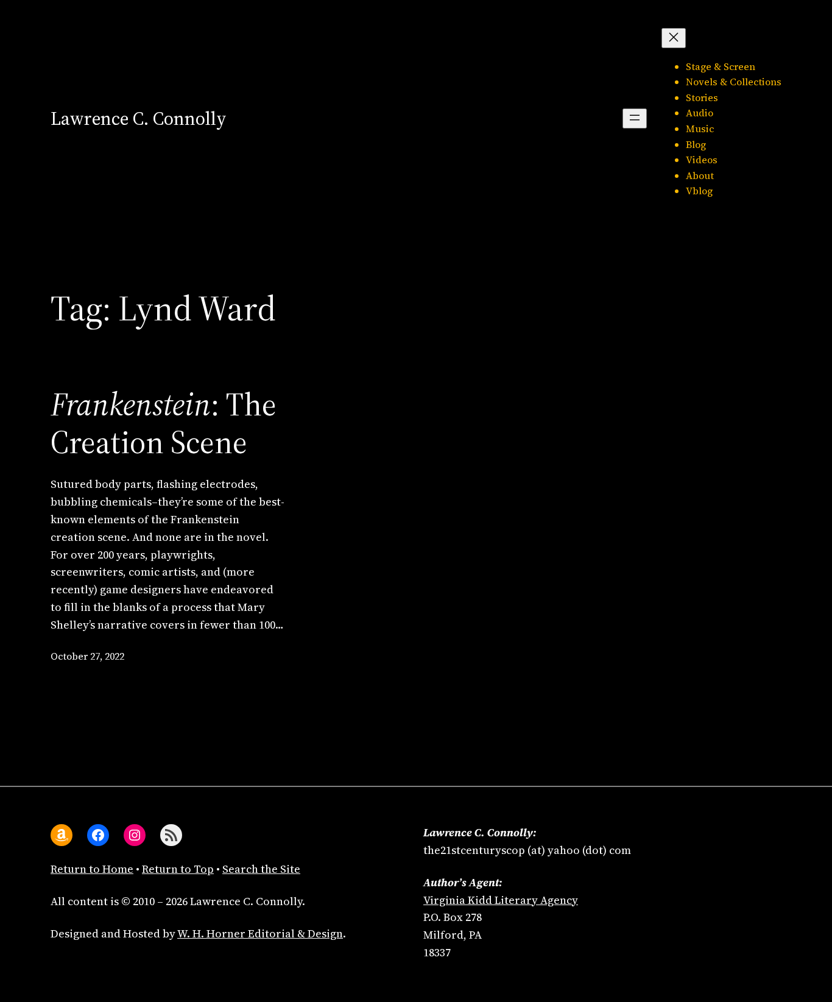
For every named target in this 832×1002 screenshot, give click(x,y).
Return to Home (92, 869)
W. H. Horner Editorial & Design (260, 933)
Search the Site (261, 869)
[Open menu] (634, 118)
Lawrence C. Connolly (139, 118)
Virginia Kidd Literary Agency (500, 900)
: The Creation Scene (164, 424)
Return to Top (178, 869)
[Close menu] (673, 38)
